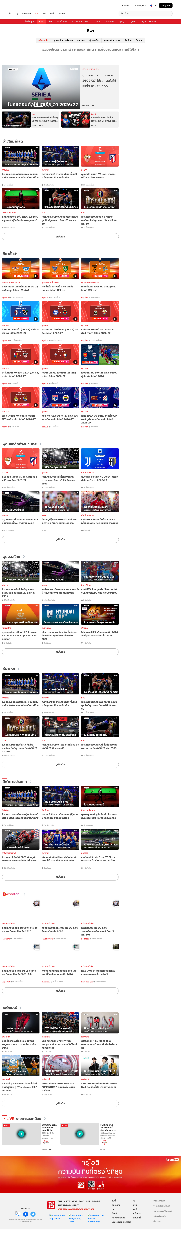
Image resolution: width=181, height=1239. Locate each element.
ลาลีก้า (84, 170)
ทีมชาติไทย (86, 585)
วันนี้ (10, 13)
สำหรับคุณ (29, 21)
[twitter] (33, 1214)
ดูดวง (133, 21)
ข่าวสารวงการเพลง (80, 21)
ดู (17, 13)
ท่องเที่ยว (110, 21)
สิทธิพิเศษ (26, 13)
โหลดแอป (125, 5)
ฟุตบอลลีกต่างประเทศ (63, 40)
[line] (18, 1214)
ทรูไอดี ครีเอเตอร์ (149, 21)
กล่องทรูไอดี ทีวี (141, 5)
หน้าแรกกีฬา (43, 40)
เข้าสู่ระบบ (166, 5)
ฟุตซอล (45, 472)
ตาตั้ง (52, 13)
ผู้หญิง (122, 21)
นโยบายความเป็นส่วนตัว (163, 1210)
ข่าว (50, 21)
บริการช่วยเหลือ (159, 1216)
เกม (44, 13)
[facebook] (25, 1214)
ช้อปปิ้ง (115, 1213)
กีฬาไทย (128, 40)
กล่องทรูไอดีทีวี (118, 1217)
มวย (43, 212)
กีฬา (41, 21)
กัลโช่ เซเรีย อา (87, 472)
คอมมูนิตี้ (137, 1217)
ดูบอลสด (81, 40)
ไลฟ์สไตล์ (10, 1008)
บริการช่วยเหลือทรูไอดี (121, 1222)
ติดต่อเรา (156, 1221)
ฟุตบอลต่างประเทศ (112, 40)
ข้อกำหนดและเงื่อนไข (161, 1205)
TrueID (16, 5)
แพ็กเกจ (136, 1213)
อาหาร (97, 21)
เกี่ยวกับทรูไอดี (159, 1200)
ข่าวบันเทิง (62, 21)
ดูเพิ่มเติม (60, 237)
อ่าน (36, 13)
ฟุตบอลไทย (94, 40)
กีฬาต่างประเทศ (9, 212)
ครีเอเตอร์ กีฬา (8, 923)
